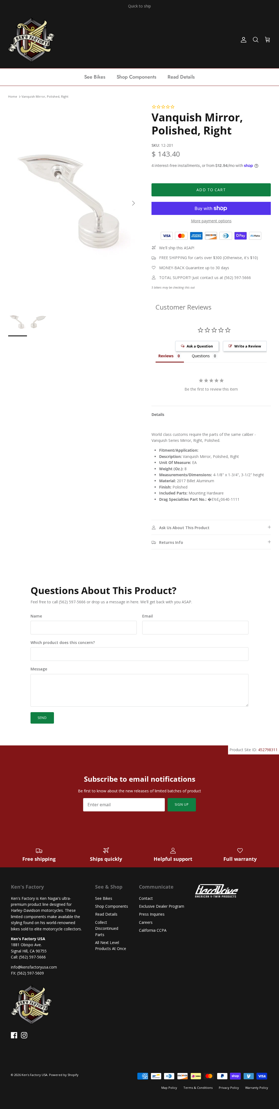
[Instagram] (24, 1035)
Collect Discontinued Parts (106, 928)
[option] (74, 203)
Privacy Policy (229, 1088)
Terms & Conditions (198, 1088)
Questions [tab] (201, 355)
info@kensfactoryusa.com (34, 967)
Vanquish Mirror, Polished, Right (45, 97)
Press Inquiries (152, 914)
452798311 (268, 749)
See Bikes (94, 76)
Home (12, 97)
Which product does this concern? (63, 642)
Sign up (182, 804)
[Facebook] (14, 1035)
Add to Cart (211, 189)
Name (36, 616)
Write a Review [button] (247, 346)
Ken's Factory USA (34, 1075)
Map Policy (169, 1088)
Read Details (181, 76)
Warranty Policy (256, 1088)
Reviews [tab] (166, 355)
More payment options (211, 221)
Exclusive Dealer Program (161, 906)
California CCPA (152, 930)
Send (42, 717)
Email (147, 616)
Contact (146, 898)
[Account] (242, 40)
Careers (146, 922)
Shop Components (136, 76)
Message (39, 669)
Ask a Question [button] (200, 346)
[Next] (134, 203)
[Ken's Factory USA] (31, 40)
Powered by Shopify (63, 1075)
